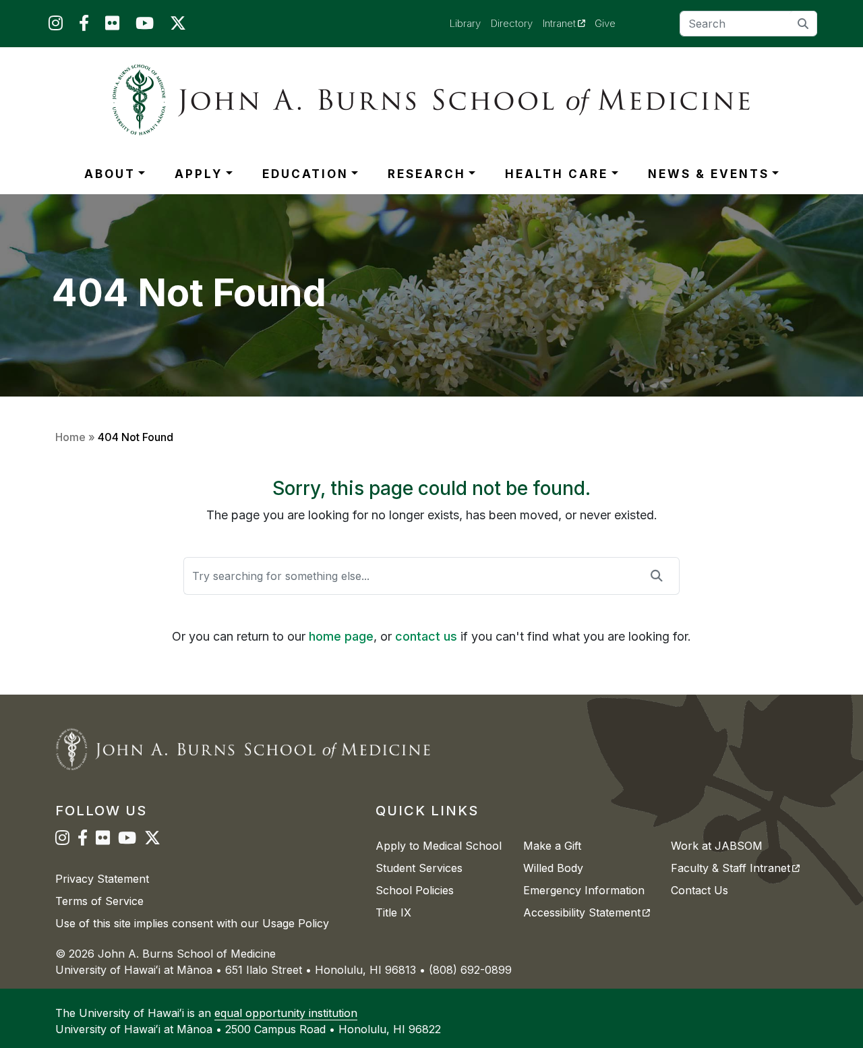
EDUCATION (305, 174)
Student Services (419, 868)
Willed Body (553, 868)
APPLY (198, 174)
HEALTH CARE (556, 174)
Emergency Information (584, 890)
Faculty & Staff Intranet (735, 868)
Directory (512, 23)
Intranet (569, 23)
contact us (426, 636)
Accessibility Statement (586, 912)
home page (341, 636)
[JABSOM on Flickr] (112, 26)
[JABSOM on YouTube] (144, 26)
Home (70, 437)
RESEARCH (427, 174)
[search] (803, 23)
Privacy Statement (102, 878)
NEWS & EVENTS (708, 174)
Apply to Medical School (439, 845)
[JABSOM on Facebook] (84, 26)
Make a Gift (552, 845)
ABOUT (110, 174)
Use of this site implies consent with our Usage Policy (192, 923)
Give (605, 23)
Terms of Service (99, 901)
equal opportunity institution (285, 1013)
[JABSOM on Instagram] (55, 26)
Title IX (393, 912)
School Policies (415, 890)
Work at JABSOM (717, 845)
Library (465, 23)
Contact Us (699, 890)
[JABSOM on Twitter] (178, 26)
